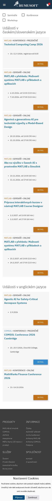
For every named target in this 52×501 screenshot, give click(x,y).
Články (28, 428)
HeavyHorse (7, 438)
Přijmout (18, 497)
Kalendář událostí (33, 432)
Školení (6, 459)
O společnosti (31, 462)
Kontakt (29, 459)
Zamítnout (32, 497)
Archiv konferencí (33, 435)
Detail (40, 64)
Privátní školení (9, 462)
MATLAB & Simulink (10, 428)
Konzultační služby (10, 465)
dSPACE (6, 435)
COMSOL (6, 432)
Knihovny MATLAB (33, 438)
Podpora (29, 445)
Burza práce (7, 469)
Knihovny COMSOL (33, 442)
